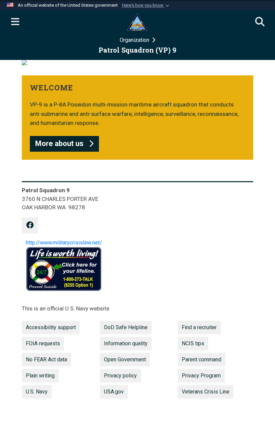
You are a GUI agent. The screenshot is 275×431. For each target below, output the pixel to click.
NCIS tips (193, 343)
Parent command (201, 359)
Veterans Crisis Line (205, 391)
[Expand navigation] (15, 22)
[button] (146, 5)
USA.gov (114, 391)
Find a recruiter (199, 327)
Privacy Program (201, 375)
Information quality (126, 343)
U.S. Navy (37, 391)
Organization (135, 40)
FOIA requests (43, 343)
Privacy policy (120, 375)
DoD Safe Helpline (126, 327)
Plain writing (40, 375)
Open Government (125, 359)
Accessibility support (51, 327)
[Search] (259, 22)
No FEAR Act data (46, 359)
